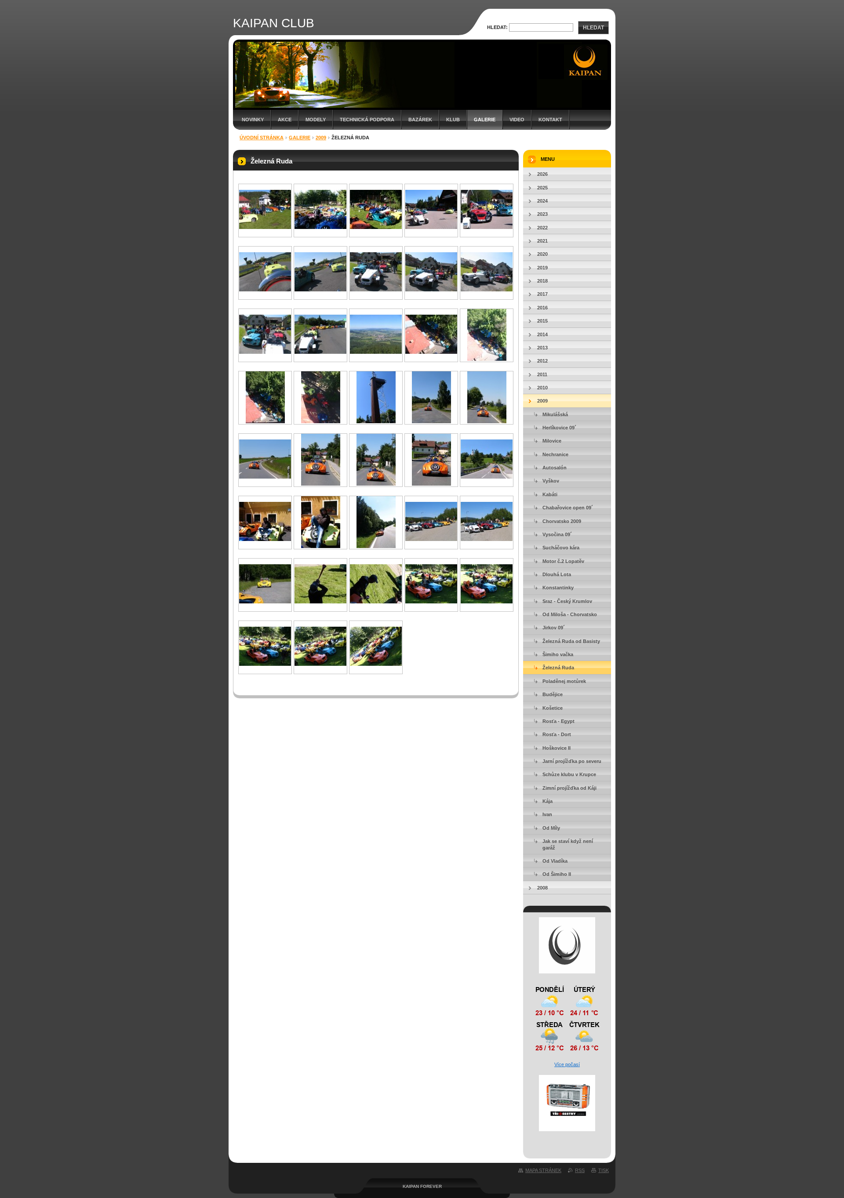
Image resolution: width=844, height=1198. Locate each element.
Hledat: (497, 27)
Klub (453, 119)
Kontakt (550, 119)
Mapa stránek (543, 1170)
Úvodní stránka (262, 137)
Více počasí (567, 1064)
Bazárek (420, 119)
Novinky (253, 119)
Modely (316, 119)
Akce (284, 119)
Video (516, 119)
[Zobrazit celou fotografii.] (265, 227)
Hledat (593, 28)
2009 (321, 137)
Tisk (603, 1170)
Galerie (484, 119)
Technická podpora (367, 119)
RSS (580, 1170)
